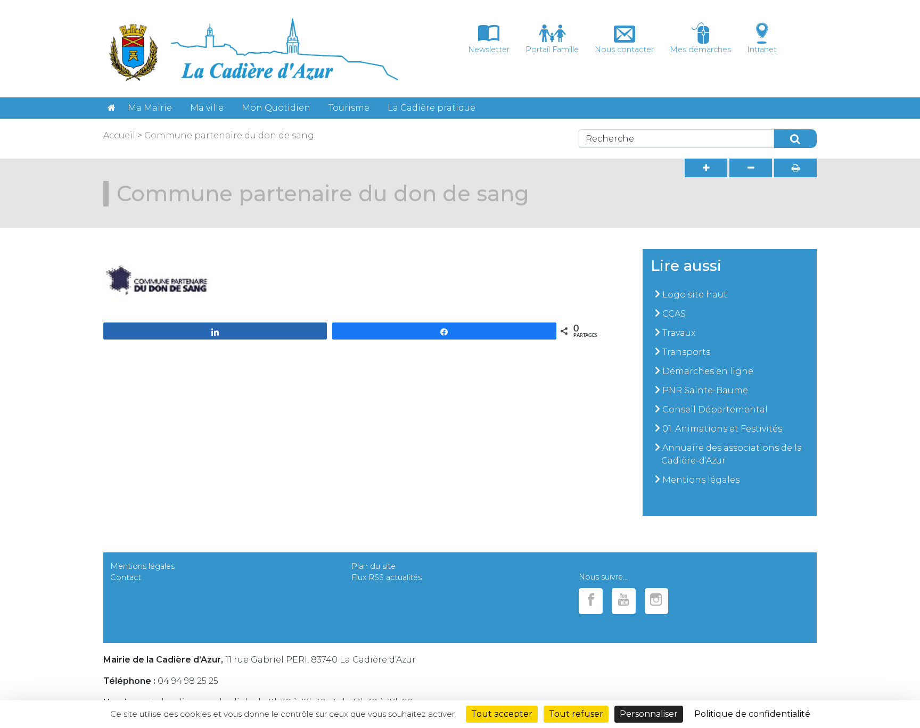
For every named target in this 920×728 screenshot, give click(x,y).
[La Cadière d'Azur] (111, 108)
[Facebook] (591, 601)
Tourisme (348, 108)
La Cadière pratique (431, 108)
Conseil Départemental (715, 409)
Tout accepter (501, 714)
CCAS (674, 314)
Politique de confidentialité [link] (752, 714)
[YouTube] (624, 601)
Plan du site (373, 566)
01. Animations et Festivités (722, 429)
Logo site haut (694, 294)
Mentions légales (701, 480)
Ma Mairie (150, 108)
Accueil (119, 135)
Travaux (678, 333)
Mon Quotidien (276, 108)
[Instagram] (657, 601)
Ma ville (207, 108)
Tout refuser (576, 714)
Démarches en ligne (707, 371)
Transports (686, 352)
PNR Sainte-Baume (705, 390)
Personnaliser (649, 714)
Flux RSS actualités (386, 577)
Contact (125, 577)
